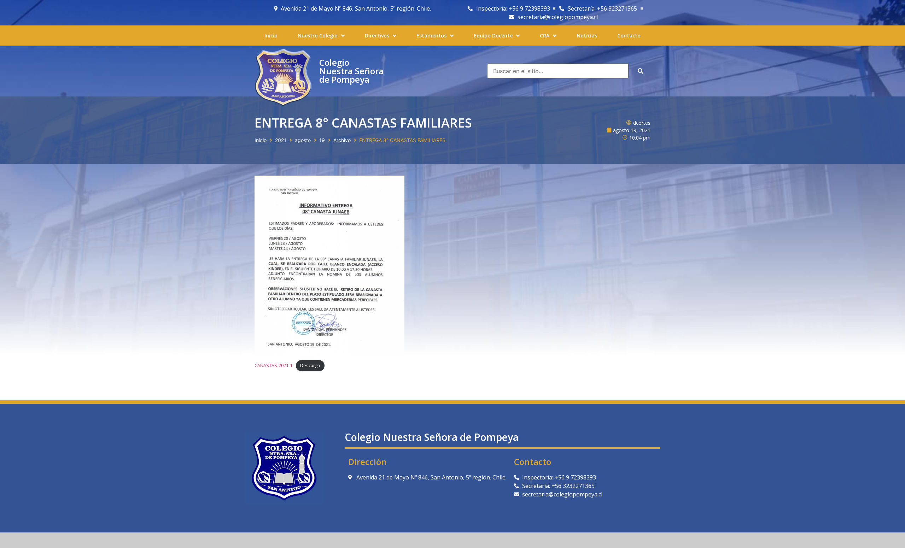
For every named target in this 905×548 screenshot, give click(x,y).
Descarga (310, 365)
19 (322, 140)
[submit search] (640, 71)
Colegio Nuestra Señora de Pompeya (351, 71)
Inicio (261, 140)
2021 (280, 140)
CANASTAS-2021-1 (273, 365)
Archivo (342, 140)
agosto (303, 140)
